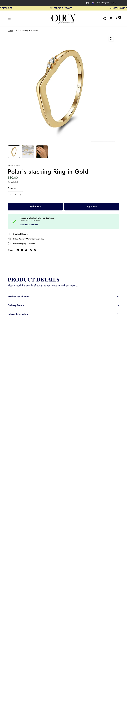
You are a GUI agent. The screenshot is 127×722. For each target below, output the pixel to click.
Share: (11, 250)
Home (10, 30)
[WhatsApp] (31, 250)
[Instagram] (87, 3)
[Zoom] (111, 38)
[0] (116, 18)
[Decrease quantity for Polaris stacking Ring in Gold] (10, 194)
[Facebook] (18, 250)
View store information (29, 224)
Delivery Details (16, 305)
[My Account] (111, 18)
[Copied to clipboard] (35, 250)
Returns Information (18, 314)
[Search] (105, 18)
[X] (22, 250)
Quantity (12, 188)
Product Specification (19, 296)
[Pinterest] (26, 250)
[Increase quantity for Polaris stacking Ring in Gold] (20, 194)
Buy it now (92, 206)
